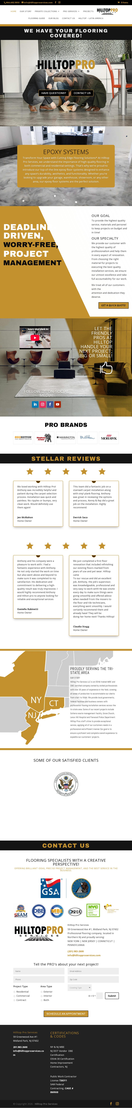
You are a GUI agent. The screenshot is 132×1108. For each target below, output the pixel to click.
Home (13, 11)
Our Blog (53, 18)
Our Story (25, 11)
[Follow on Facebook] (50, 404)
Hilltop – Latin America (91, 18)
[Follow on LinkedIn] (35, 404)
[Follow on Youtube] (57, 404)
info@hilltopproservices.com (84, 955)
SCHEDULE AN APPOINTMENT (66, 1013)
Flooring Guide (36, 18)
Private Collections (46, 11)
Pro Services (70, 11)
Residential (22, 991)
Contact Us (68, 18)
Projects (88, 11)
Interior (48, 995)
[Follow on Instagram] (42, 404)
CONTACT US (82, 93)
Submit (112, 995)
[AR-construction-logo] (66, 798)
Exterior (48, 991)
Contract (21, 1000)
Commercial (23, 995)
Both (46, 1000)
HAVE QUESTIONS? (53, 93)
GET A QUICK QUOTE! (113, 305)
